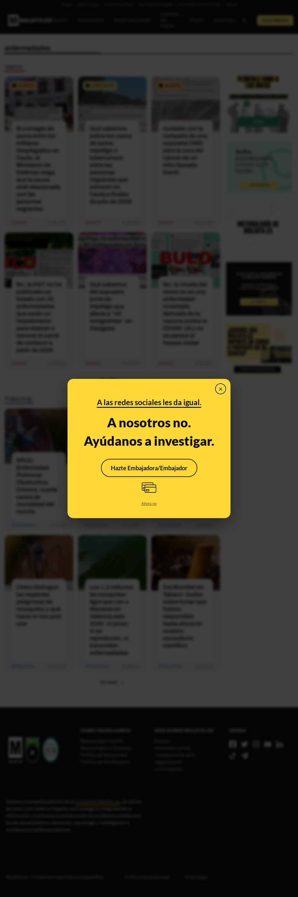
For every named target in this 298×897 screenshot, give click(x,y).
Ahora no (149, 503)
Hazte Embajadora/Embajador (149, 467)
